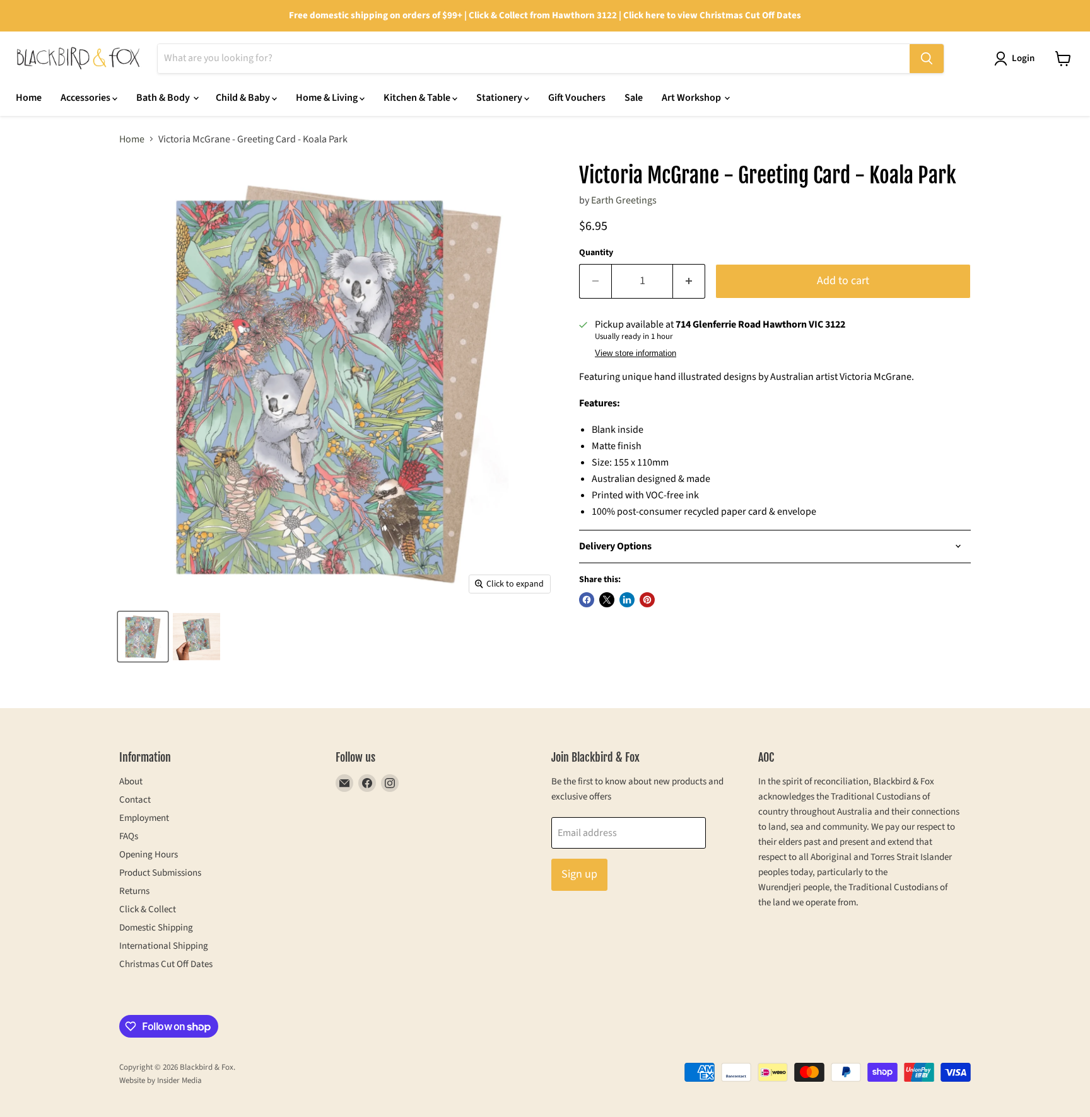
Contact (135, 799)
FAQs (128, 836)
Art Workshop (692, 98)
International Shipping (163, 946)
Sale (633, 98)
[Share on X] (606, 599)
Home (29, 98)
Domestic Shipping (156, 927)
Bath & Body (164, 98)
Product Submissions (160, 872)
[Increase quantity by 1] (689, 281)
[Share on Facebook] (586, 599)
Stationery (500, 98)
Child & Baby (244, 98)
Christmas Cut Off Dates (166, 964)
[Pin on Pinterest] (647, 599)
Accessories (86, 98)
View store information (635, 353)
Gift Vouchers (577, 98)
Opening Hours (148, 854)
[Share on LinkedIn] (627, 599)
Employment (144, 818)
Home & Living (328, 98)
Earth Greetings (624, 200)
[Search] (927, 58)
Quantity (596, 253)
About (131, 781)
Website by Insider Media (160, 1080)
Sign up (579, 874)
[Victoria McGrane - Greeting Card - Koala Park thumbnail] (143, 637)
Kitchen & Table (418, 98)
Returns (134, 891)
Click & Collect (147, 909)
